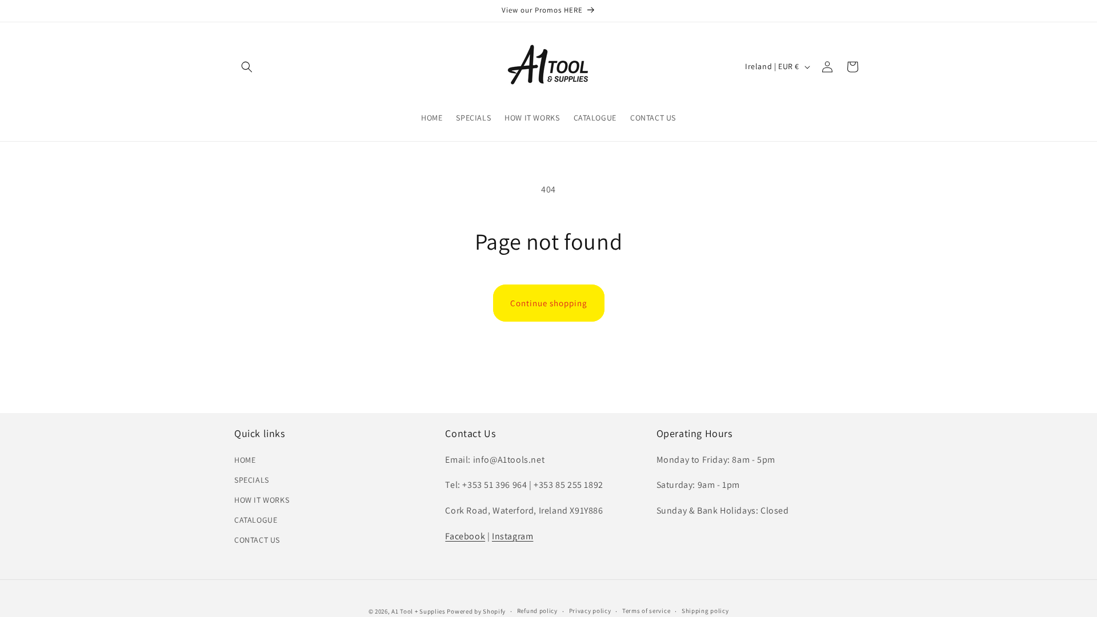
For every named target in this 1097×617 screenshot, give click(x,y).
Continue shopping (548, 303)
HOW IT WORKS (261, 500)
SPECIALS (251, 480)
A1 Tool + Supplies (418, 611)
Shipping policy (705, 611)
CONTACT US (257, 540)
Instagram (512, 536)
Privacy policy (590, 611)
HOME (244, 460)
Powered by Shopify (476, 611)
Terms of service (646, 611)
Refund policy (537, 611)
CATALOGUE (255, 520)
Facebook (465, 536)
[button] (246, 66)
